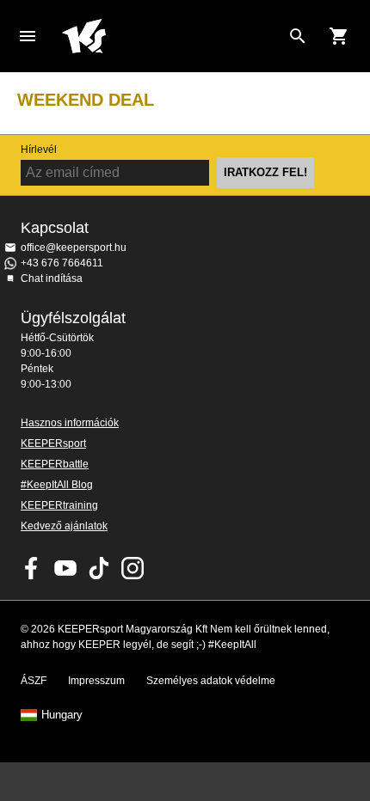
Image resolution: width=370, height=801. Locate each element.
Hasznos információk (70, 423)
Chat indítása (52, 278)
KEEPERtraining (59, 505)
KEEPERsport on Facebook (32, 568)
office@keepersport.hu (73, 248)
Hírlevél (39, 150)
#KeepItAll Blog (57, 485)
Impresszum (96, 681)
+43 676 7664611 (62, 263)
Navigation (27, 36)
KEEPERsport (53, 443)
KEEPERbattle (55, 464)
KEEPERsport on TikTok (99, 568)
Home (171, 36)
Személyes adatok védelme (210, 681)
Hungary (62, 715)
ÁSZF (33, 681)
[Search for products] (298, 36)
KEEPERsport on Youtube (65, 568)
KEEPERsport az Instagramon (132, 568)
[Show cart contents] (339, 36)
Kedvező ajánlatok (64, 526)
